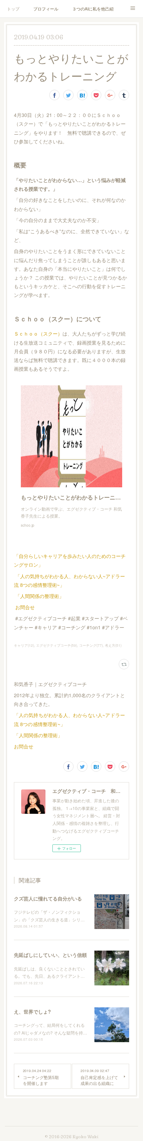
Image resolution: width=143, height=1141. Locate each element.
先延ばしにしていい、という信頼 (50, 954)
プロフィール (45, 8)
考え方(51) (113, 645)
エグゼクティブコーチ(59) (56, 645)
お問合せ (25, 607)
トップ (13, 8)
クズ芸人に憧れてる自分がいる (48, 898)
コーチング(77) (91, 645)
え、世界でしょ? (32, 1011)
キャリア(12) (24, 645)
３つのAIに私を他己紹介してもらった (93, 8)
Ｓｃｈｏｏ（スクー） (38, 333)
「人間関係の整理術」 (39, 595)
